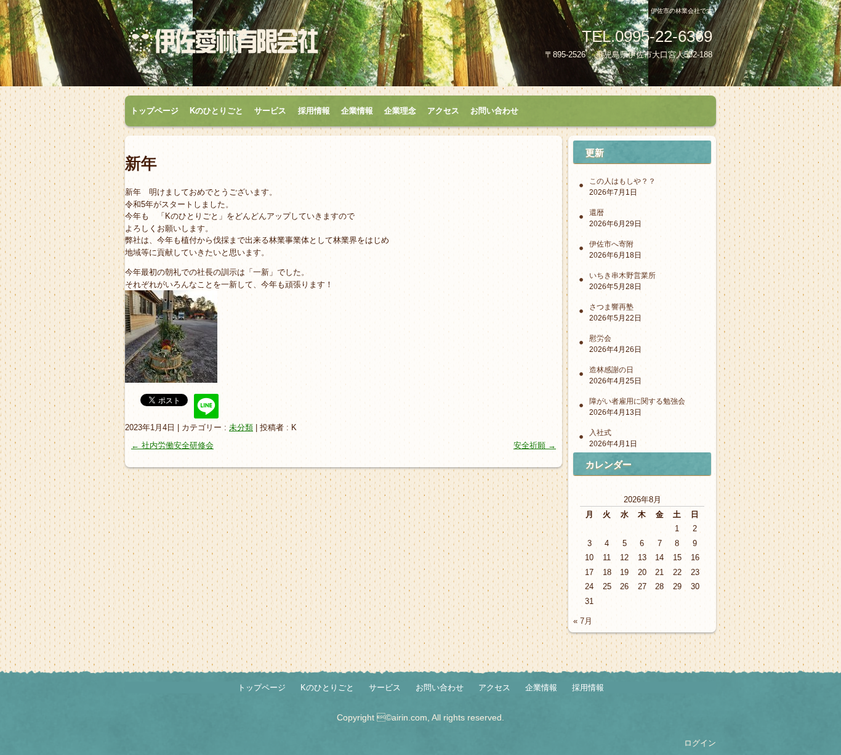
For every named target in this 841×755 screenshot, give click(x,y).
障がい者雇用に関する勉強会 (637, 401)
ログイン (700, 743)
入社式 (600, 432)
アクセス (443, 110)
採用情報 (314, 110)
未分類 (241, 427)
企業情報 (357, 110)
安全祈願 (534, 445)
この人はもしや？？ (622, 181)
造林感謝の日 (611, 369)
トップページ (155, 110)
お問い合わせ (494, 110)
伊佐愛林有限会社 (269, 45)
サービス (270, 110)
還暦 (596, 212)
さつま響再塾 (611, 307)
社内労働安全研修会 (172, 445)
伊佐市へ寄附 (611, 244)
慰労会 (600, 338)
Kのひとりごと (216, 110)
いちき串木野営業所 (622, 275)
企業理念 (400, 110)
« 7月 (582, 621)
